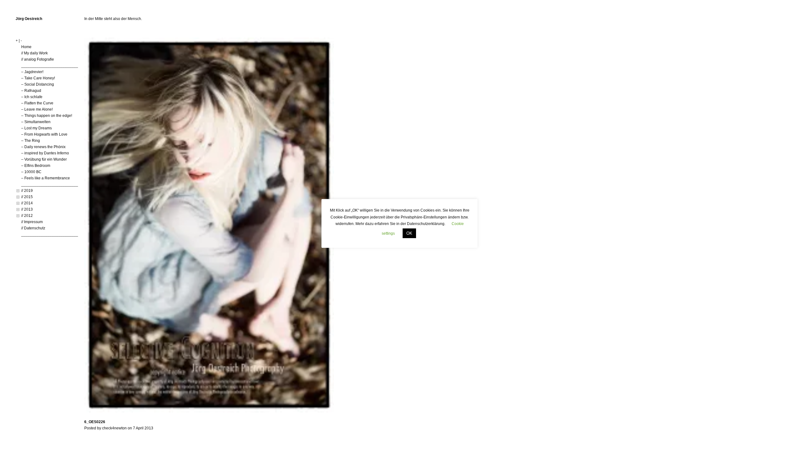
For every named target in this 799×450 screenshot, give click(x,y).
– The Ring (30, 140)
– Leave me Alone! (37, 109)
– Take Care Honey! (38, 78)
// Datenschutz (33, 228)
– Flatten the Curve (37, 103)
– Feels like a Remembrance (45, 178)
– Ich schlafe (31, 97)
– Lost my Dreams (36, 128)
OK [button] (409, 233)
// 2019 (27, 190)
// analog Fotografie (37, 59)
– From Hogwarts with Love (44, 134)
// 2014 (27, 203)
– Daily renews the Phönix (43, 147)
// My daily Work (34, 53)
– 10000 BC (31, 172)
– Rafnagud (31, 90)
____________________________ (51, 65)
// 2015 (27, 197)
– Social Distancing (37, 84)
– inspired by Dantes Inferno (45, 153)
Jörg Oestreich (29, 19)
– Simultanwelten (36, 122)
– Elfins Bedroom (35, 165)
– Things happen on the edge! (46, 115)
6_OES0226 (94, 422)
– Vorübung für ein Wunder (44, 159)
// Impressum (32, 222)
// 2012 (27, 215)
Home (26, 47)
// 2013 (27, 209)
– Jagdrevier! (32, 72)
